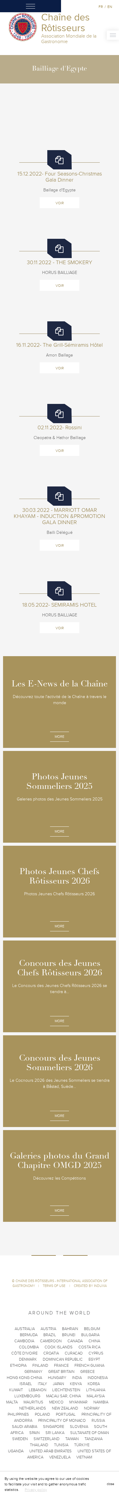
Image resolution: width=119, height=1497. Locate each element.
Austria (48, 1328)
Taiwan (72, 1438)
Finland (40, 1365)
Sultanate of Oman (89, 1432)
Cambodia (24, 1341)
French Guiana (89, 1365)
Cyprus (95, 1353)
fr (101, 7)
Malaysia (96, 1396)
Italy (42, 1383)
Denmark (28, 1359)
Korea (94, 1383)
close (110, 1484)
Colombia (29, 1347)
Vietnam (84, 1457)
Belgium (92, 1328)
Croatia (51, 1353)
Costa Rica (89, 1347)
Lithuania (95, 1390)
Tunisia (61, 1445)
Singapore (53, 1426)
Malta (12, 1402)
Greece (87, 1371)
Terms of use (54, 1286)
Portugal (66, 1414)
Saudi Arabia (24, 1426)
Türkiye (81, 1445)
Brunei (68, 1335)
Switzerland (47, 1438)
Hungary (57, 1377)
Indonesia (98, 1377)
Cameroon (51, 1341)
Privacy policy (36, 1490)
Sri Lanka (54, 1432)
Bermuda (29, 1335)
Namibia (100, 1402)
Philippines (18, 1414)
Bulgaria (90, 1335)
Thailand (39, 1445)
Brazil (49, 1335)
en (109, 7)
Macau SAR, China (63, 1396)
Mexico (56, 1402)
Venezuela (59, 1457)
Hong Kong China (24, 1377)
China (94, 1341)
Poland (42, 1414)
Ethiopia (18, 1365)
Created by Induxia (90, 1286)
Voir (60, 203)
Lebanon (37, 1390)
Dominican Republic (63, 1359)
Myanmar (78, 1402)
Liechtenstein (66, 1390)
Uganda (15, 1451)
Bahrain (70, 1328)
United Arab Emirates (50, 1451)
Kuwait (16, 1390)
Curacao (74, 1353)
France (61, 1365)
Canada (75, 1341)
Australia (25, 1328)
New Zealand (65, 1408)
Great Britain (61, 1371)
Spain (34, 1432)
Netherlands (32, 1408)
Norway (92, 1408)
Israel (26, 1383)
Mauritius (33, 1402)
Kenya (76, 1383)
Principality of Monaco (62, 1420)
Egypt (94, 1359)
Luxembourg (27, 1396)
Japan (58, 1383)
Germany (33, 1371)
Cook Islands (59, 1347)
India (77, 1377)
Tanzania (94, 1438)
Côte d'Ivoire (24, 1353)
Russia (98, 1420)
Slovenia (79, 1426)
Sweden (20, 1438)
